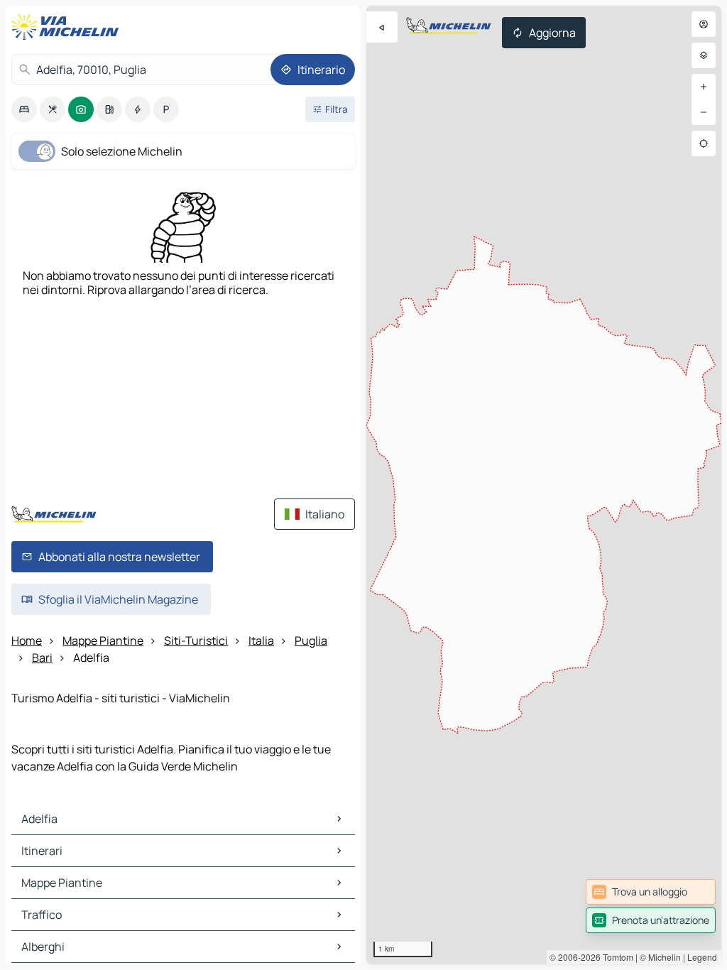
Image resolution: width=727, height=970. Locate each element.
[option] (24, 109)
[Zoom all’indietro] (704, 112)
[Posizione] (704, 143)
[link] (651, 892)
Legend (702, 957)
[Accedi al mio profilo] (704, 24)
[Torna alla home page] (68, 27)
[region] (543, 485)
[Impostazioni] (704, 55)
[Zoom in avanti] (704, 86)
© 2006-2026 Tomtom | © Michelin (615, 957)
